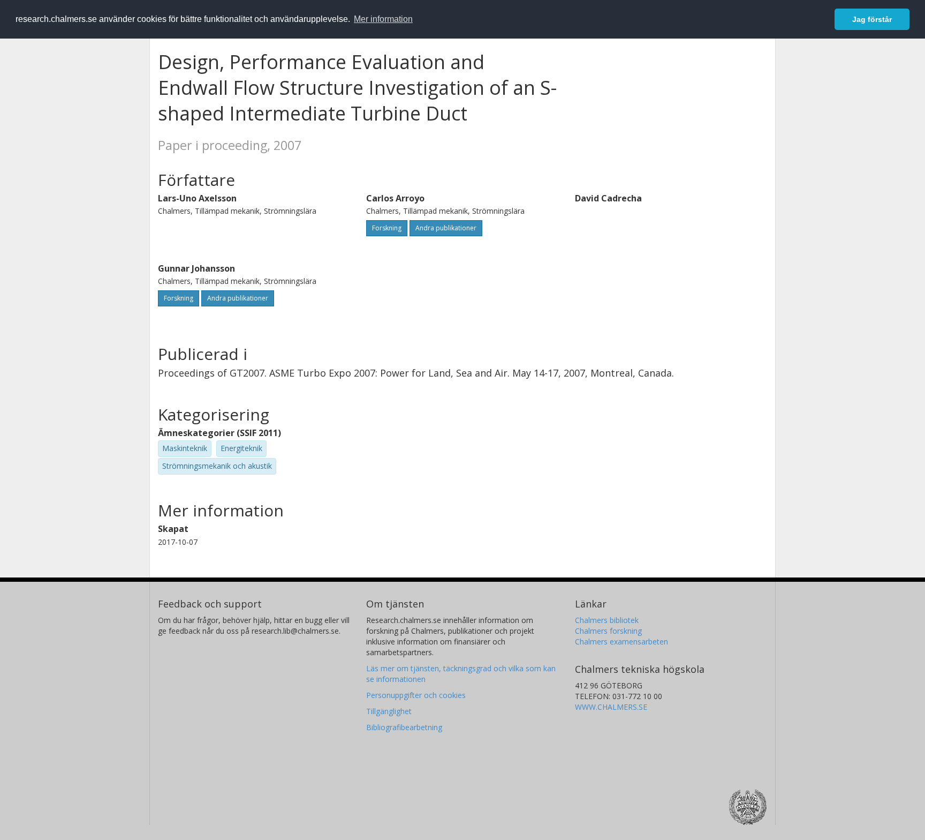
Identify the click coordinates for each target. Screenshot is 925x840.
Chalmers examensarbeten (621, 641)
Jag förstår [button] (872, 19)
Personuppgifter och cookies (416, 695)
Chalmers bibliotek (607, 620)
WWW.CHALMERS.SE (611, 707)
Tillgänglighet (389, 711)
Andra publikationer (445, 227)
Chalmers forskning (608, 631)
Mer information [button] (383, 19)
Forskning (386, 227)
